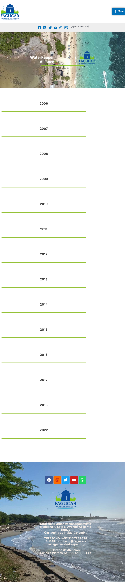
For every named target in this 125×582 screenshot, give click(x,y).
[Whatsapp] (60, 27)
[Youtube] (55, 27)
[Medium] (66, 27)
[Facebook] (39, 27)
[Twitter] (50, 27)
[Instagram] (44, 27)
